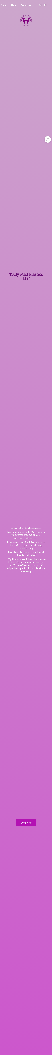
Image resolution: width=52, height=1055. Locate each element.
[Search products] (47, 139)
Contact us (26, 5)
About (14, 5)
